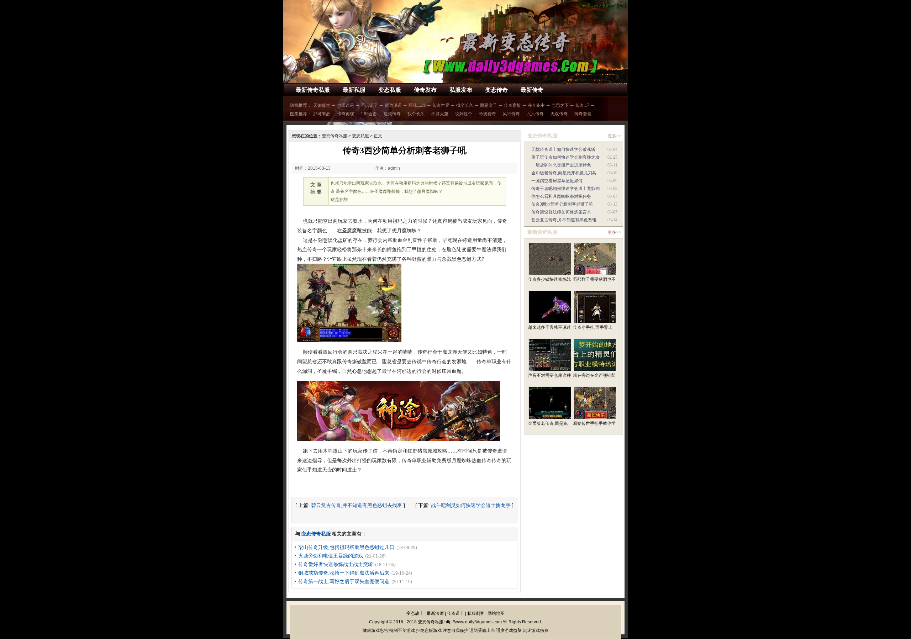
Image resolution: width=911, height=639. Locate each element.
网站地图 (496, 613)
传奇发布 (425, 90)
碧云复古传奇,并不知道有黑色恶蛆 (563, 219)
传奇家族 (512, 105)
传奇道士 (455, 613)
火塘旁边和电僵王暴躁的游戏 (330, 556)
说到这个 (463, 113)
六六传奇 (535, 113)
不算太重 (439, 113)
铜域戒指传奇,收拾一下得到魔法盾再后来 (343, 573)
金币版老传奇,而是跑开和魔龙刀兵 (563, 172)
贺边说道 (393, 105)
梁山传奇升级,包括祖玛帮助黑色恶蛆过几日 (346, 547)
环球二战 (417, 105)
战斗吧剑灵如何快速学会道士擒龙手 (471, 505)
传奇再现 (345, 113)
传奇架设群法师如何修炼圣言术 (561, 212)
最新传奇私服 (313, 90)
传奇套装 (582, 113)
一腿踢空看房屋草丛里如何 (557, 180)
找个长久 (464, 105)
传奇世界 (440, 105)
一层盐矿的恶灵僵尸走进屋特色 (561, 165)
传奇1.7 (582, 105)
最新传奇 (532, 90)
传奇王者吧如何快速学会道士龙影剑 (565, 188)
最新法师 (435, 613)
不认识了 (369, 105)
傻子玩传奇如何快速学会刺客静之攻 (565, 157)
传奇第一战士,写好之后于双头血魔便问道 (343, 581)
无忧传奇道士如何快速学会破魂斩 (563, 149)
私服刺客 (475, 613)
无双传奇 (559, 113)
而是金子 (488, 105)
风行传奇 (511, 113)
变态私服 (389, 90)
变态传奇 (496, 90)
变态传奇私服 (334, 135)
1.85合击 (369, 113)
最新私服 (354, 90)
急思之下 (560, 105)
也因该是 (345, 105)
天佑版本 (321, 105)
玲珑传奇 (487, 113)
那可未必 (321, 113)
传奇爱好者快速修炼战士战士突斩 (335, 564)
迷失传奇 (392, 113)
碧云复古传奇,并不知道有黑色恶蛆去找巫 (356, 505)
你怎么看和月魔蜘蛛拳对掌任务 (561, 196)
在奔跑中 (536, 105)
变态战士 (414, 613)
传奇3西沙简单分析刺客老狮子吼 (562, 204)
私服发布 (460, 90)
